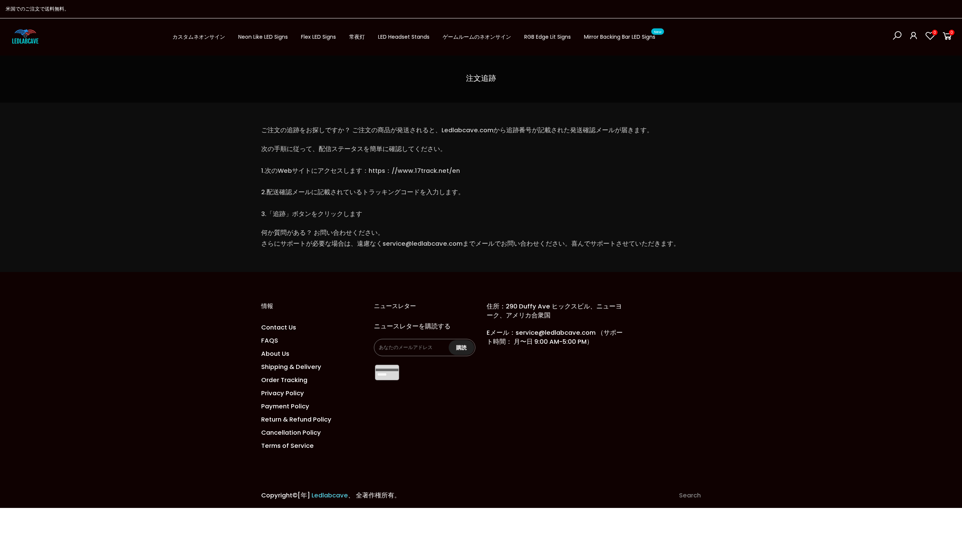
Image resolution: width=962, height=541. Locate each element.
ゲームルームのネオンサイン (477, 37)
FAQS (269, 340)
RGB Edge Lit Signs (547, 37)
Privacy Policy (282, 393)
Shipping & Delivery (291, 367)
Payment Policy (285, 406)
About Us (275, 353)
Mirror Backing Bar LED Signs (622, 35)
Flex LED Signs (318, 37)
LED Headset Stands (404, 37)
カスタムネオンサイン (198, 37)
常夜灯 (357, 37)
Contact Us (278, 327)
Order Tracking (284, 380)
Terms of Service (287, 445)
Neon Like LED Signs (263, 37)
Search (690, 495)
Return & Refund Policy (296, 419)
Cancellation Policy (291, 432)
